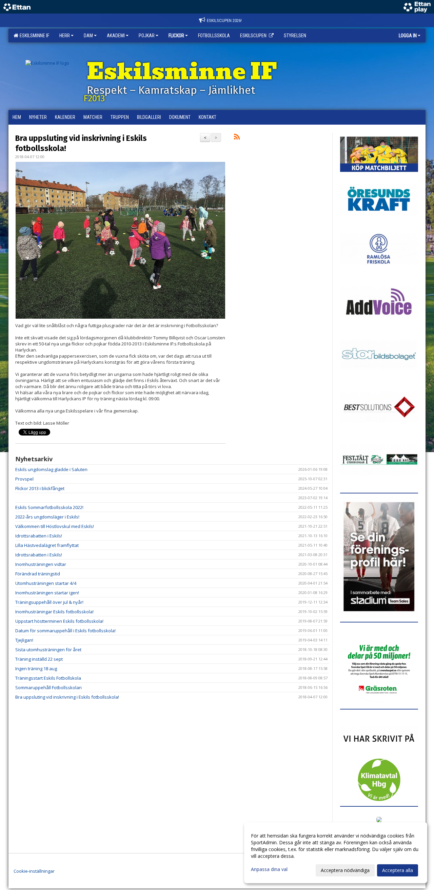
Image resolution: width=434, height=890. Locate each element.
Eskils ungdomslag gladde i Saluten (51, 469)
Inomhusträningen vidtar (40, 564)
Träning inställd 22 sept (39, 659)
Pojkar (147, 35)
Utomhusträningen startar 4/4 (45, 583)
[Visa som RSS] (237, 138)
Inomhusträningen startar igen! (47, 593)
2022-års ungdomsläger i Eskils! (47, 517)
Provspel (24, 479)
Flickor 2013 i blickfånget (39, 488)
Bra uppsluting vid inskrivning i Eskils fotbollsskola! (67, 697)
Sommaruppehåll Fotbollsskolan (48, 687)
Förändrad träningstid (37, 574)
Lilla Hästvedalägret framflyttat (47, 545)
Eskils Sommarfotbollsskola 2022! (49, 507)
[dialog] (335, 852)
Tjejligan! (24, 640)
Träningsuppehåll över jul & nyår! (49, 602)
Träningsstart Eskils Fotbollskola (48, 678)
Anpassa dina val (269, 869)
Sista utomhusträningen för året (48, 650)
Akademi (116, 35)
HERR (64, 35)
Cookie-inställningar (34, 871)
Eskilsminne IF (33, 35)
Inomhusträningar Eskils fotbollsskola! (54, 612)
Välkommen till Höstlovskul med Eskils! (54, 526)
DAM (88, 35)
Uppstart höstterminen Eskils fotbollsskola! (59, 621)
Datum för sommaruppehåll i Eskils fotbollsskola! (65, 631)
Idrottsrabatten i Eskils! (38, 536)
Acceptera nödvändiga (345, 870)
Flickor (176, 35)
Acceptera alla (397, 870)
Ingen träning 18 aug (36, 668)
